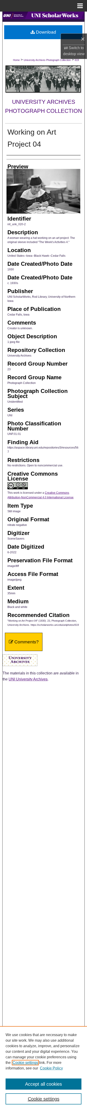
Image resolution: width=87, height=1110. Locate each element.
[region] (43, 1068)
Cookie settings (25, 1063)
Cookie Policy (51, 1068)
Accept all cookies (43, 1084)
